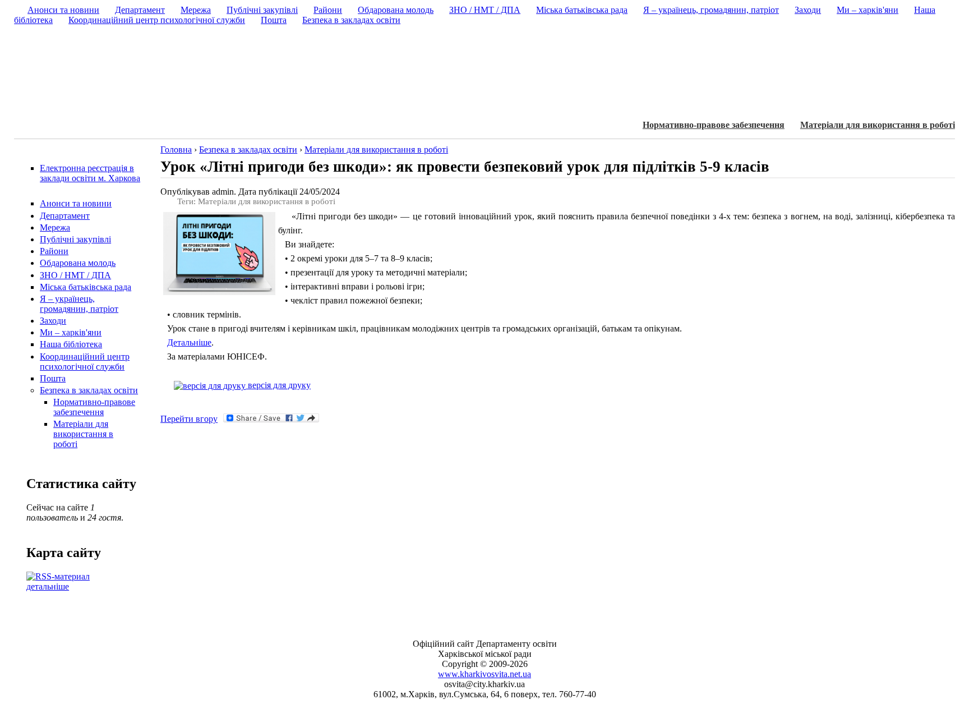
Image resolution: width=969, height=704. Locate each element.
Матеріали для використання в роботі (877, 125)
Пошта (53, 378)
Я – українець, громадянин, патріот (79, 304)
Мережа (55, 227)
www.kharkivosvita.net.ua (484, 674)
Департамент (65, 215)
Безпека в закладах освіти (89, 390)
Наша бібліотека (71, 344)
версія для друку (278, 385)
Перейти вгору (189, 419)
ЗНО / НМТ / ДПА (75, 275)
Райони (54, 251)
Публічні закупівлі (75, 239)
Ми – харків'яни (70, 332)
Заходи (53, 320)
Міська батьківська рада (85, 287)
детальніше (47, 586)
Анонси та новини (76, 203)
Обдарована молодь (78, 263)
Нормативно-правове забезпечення (714, 125)
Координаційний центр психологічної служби (85, 361)
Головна (176, 149)
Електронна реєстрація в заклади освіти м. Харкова (90, 173)
